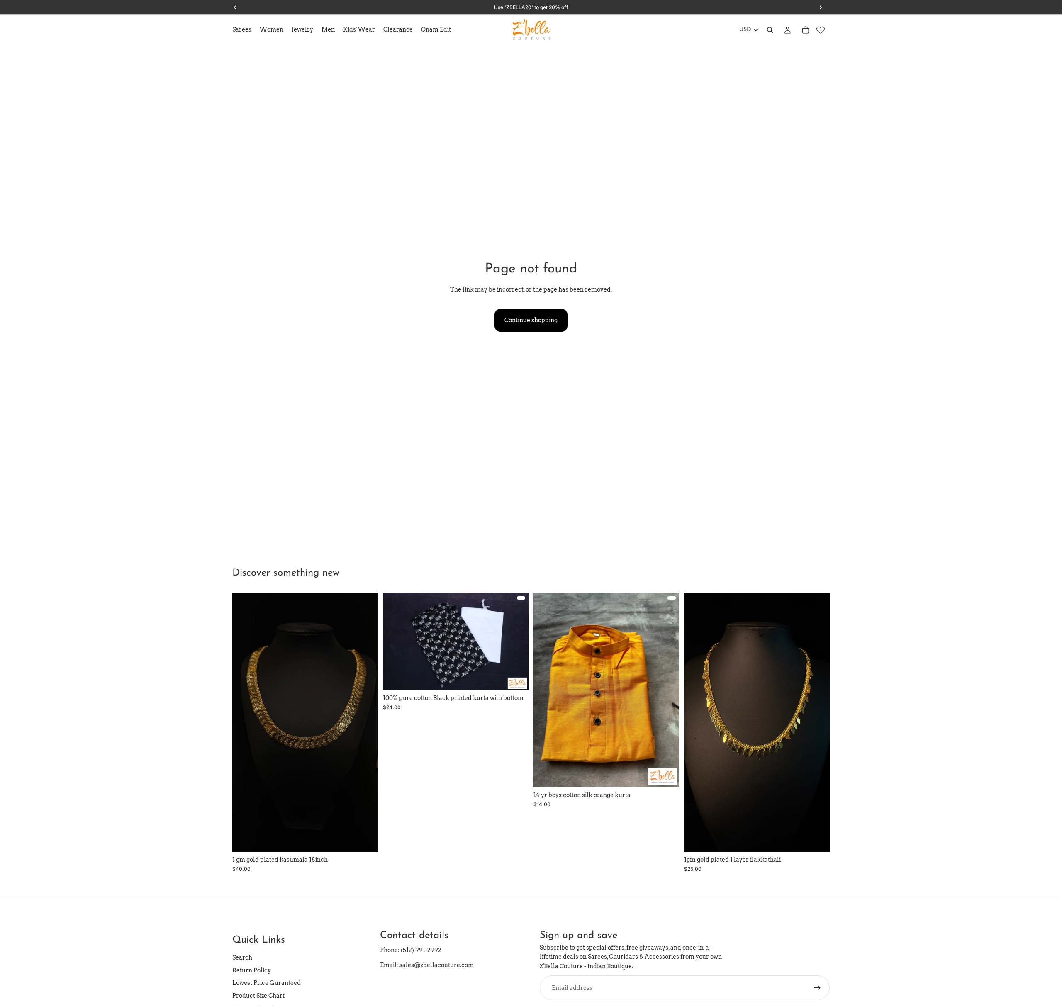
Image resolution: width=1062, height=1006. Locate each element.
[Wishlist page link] (820, 30)
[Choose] (515, 677)
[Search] (770, 30)
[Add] (365, 839)
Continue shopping (531, 320)
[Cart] (805, 30)
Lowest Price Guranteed (266, 982)
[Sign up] (817, 987)
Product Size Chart (258, 995)
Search (242, 958)
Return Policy (251, 970)
